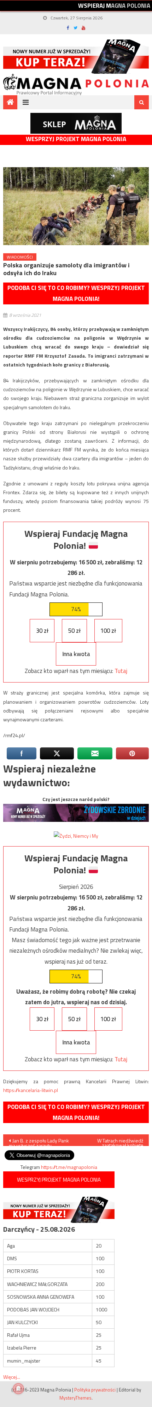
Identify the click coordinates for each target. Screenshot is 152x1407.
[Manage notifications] (18, 1388)
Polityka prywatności (95, 1389)
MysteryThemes (75, 1397)
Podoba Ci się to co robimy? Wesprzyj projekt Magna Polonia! (76, 293)
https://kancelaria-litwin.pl (30, 1090)
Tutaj (121, 670)
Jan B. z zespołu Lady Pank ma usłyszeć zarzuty (39, 1141)
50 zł (74, 630)
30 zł (42, 630)
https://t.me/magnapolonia (69, 1167)
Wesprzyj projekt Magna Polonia (76, 139)
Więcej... (11, 1377)
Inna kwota (76, 654)
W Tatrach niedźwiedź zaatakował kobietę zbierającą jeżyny (120, 1141)
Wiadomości (20, 257)
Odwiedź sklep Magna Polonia (76, 123)
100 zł (108, 630)
